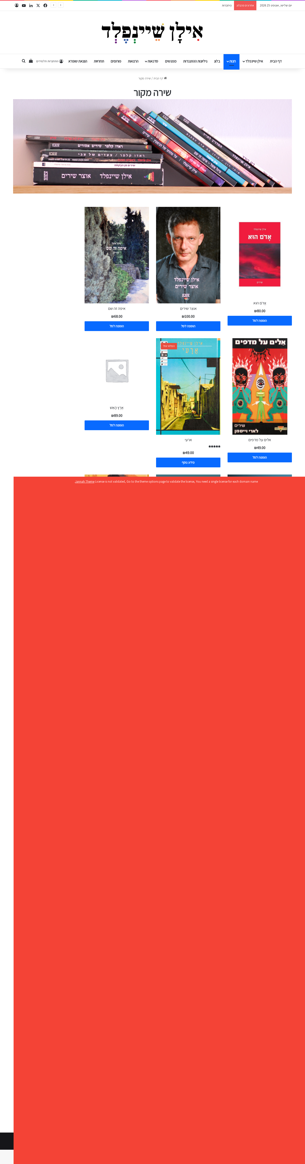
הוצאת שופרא (77, 61)
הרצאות (133, 61)
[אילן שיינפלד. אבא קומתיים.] (152, 32)
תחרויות (99, 61)
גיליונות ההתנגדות (195, 61)
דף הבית (276, 61)
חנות (232, 61)
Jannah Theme (84, 482)
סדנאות (153, 61)
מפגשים (171, 61)
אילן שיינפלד (254, 61)
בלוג (217, 61)
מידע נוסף (188, 462)
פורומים (116, 61)
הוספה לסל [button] (260, 320)
